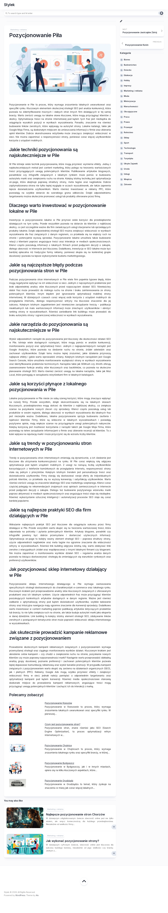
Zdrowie (128, 184)
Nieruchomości (131, 106)
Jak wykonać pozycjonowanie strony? (72, 841)
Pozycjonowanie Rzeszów (58, 703)
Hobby (127, 80)
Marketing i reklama (18, 30)
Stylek (9, 5)
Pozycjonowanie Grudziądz (59, 780)
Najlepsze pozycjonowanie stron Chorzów (75, 814)
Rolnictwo (128, 132)
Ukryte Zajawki (131, 163)
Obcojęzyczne (130, 111)
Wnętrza (128, 179)
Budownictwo (130, 65)
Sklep (126, 138)
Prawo (127, 122)
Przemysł (128, 127)
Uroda (127, 169)
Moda (126, 96)
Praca (126, 117)
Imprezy (127, 86)
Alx (37, 895)
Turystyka (128, 158)
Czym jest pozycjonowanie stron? (62, 724)
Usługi (127, 174)
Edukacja (128, 75)
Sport (126, 143)
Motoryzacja (130, 101)
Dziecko (127, 70)
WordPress (20, 895)
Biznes (127, 59)
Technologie (130, 148)
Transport (128, 153)
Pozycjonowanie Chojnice (58, 745)
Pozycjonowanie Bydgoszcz (59, 763)
